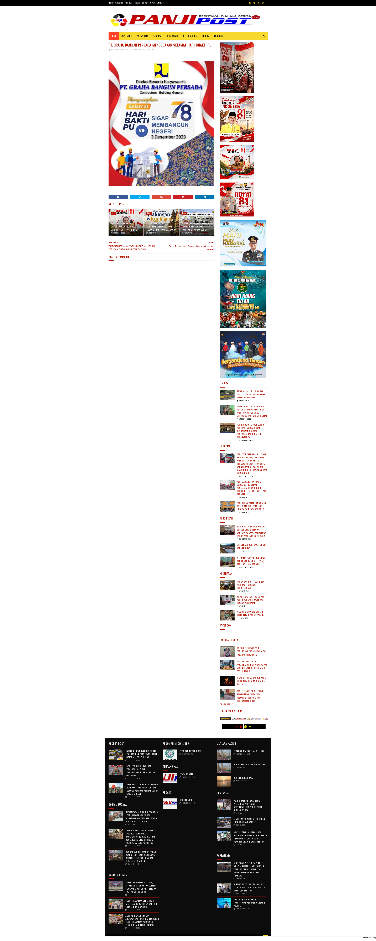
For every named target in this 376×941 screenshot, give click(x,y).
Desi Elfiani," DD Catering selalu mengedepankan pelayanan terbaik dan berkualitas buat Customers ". (242, 697)
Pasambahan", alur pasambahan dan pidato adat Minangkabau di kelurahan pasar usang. (252, 666)
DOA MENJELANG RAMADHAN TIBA (249, 764)
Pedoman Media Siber (116, 3)
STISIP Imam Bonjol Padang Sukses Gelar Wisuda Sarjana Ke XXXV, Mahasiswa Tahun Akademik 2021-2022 (251, 531)
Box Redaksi (185, 800)
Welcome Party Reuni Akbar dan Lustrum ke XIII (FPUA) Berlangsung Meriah (251, 561)
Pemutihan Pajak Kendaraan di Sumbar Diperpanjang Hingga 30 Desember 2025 (251, 506)
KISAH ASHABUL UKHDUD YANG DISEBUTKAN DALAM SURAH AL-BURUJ (252, 681)
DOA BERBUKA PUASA (244, 777)
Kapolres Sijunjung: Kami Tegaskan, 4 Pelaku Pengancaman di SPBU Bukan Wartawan (140, 770)
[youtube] (258, 3)
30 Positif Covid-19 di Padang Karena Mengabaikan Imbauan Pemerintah (251, 651)
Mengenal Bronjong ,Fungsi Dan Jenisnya (251, 546)
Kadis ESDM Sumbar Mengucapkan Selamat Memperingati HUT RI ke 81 (124, 226)
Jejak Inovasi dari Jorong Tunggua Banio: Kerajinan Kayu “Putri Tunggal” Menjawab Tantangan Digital (252, 411)
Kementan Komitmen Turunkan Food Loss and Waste (249, 820)
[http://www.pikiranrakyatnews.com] (227, 719)
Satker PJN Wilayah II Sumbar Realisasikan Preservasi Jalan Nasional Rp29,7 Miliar (141, 754)
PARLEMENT (126, 36)
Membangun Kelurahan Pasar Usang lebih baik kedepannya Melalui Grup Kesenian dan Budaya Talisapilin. (140, 856)
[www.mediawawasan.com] (242, 719)
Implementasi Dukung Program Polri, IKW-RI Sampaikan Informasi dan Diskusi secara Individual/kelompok (141, 816)
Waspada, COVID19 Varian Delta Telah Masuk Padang (250, 613)
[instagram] (250, 3)
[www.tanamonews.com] (258, 719)
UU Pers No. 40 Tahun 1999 (159, 3)
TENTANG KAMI (186, 774)
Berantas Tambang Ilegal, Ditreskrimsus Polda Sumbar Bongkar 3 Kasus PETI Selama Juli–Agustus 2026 (141, 887)
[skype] (254, 3)
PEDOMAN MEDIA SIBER (190, 751)
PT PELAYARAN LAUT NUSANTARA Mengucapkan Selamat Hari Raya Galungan (161, 226)
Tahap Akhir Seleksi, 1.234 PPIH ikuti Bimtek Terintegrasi (251, 584)
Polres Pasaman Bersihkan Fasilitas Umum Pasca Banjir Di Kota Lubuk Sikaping (141, 903)
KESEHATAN (172, 36)
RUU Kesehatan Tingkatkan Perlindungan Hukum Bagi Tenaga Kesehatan (251, 599)
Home (113, 36)
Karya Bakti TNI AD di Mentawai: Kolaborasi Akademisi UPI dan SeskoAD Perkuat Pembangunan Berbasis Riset (141, 789)
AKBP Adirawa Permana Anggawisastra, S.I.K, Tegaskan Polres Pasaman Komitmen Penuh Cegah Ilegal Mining (142, 920)
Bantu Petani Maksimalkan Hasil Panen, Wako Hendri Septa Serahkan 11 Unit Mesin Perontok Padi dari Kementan (250, 837)
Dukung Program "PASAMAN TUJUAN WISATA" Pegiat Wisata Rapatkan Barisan (249, 887)
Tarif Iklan (128, 3)
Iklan (157, 49)
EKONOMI (218, 36)
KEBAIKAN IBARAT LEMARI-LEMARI (249, 751)
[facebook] (266, 3)
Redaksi (137, 3)
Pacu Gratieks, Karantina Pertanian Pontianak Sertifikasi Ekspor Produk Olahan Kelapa (248, 805)
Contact (145, 3)
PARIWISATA (142, 36)
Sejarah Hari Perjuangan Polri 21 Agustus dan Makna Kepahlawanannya (252, 394)
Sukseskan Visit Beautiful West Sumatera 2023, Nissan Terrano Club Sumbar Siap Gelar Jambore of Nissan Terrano (249, 869)
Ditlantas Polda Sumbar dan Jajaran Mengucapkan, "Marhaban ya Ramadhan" (197, 226)
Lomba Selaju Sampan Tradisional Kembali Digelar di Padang (250, 902)
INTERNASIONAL (190, 36)
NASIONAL (157, 36)
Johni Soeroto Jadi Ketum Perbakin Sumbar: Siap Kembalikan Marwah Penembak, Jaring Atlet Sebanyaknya (250, 431)
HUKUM (206, 36)
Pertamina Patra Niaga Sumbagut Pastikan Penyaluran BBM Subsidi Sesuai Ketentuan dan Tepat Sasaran (251, 488)
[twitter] (263, 3)
